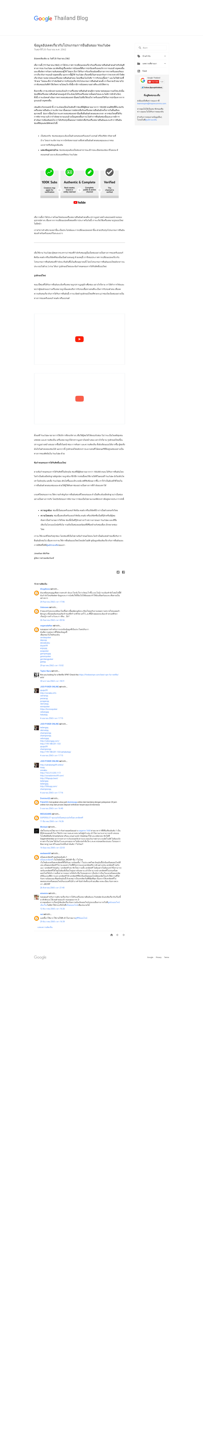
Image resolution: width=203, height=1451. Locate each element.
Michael (44, 827)
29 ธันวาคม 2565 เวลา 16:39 (52, 921)
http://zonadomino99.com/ (52, 776)
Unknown (44, 607)
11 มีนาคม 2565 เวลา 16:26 (52, 821)
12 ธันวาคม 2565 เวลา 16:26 (52, 909)
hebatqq (44, 715)
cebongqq (44, 738)
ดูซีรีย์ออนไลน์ (81, 918)
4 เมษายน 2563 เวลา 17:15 (51, 718)
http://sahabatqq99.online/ (52, 765)
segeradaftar (46, 626)
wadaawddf (45, 853)
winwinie (44, 893)
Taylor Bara (45, 671)
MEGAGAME (46, 814)
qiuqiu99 (44, 690)
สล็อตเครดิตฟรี (46, 860)
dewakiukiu (45, 643)
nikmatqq (44, 704)
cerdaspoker (45, 637)
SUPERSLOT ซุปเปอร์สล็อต (51, 818)
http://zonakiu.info (48, 693)
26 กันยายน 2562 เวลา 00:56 (52, 620)
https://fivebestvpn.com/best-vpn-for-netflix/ (99, 675)
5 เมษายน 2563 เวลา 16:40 (51, 808)
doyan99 (44, 646)
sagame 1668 (85, 830)
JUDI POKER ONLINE (49, 687)
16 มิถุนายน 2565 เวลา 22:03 (52, 848)
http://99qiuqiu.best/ (49, 778)
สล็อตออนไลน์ (72, 905)
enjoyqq (43, 648)
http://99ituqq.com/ (48, 786)
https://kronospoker (48, 709)
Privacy (159, 957)
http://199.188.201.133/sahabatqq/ (55, 752)
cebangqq (44, 712)
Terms (166, 957)
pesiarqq (44, 698)
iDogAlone (45, 589)
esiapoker (44, 651)
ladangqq (44, 727)
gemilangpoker (46, 659)
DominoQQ (45, 798)
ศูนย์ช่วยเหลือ (151, 120)
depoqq (43, 640)
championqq (45, 733)
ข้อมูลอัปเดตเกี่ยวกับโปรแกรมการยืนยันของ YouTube (72, 45)
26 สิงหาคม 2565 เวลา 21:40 (52, 888)
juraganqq (44, 701)
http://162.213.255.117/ (50, 773)
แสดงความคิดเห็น (45, 927)
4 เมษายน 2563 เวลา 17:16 (51, 793)
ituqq (42, 767)
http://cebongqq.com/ (49, 741)
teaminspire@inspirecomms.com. (152, 103)
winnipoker (45, 706)
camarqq (44, 696)
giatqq (43, 662)
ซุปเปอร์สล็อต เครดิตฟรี (73, 818)
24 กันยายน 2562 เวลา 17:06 (52, 602)
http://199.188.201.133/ (50, 744)
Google (150, 957)
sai (41, 914)
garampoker (45, 656)
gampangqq (45, 654)
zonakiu (43, 770)
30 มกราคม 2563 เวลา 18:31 (52, 681)
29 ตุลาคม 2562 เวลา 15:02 (52, 665)
